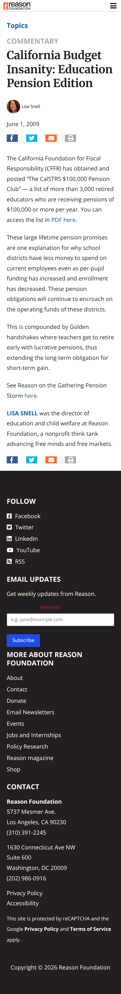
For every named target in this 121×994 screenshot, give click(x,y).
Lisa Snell (22, 413)
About (15, 678)
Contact (17, 689)
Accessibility (23, 903)
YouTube (28, 550)
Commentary (32, 41)
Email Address (33, 607)
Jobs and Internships (34, 735)
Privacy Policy (24, 893)
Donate (16, 700)
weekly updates (38, 594)
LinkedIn (26, 538)
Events (15, 723)
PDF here (63, 220)
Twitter (24, 527)
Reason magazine (30, 758)
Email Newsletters (30, 712)
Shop (13, 769)
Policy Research (27, 746)
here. (31, 395)
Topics (17, 25)
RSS (20, 561)
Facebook (28, 516)
